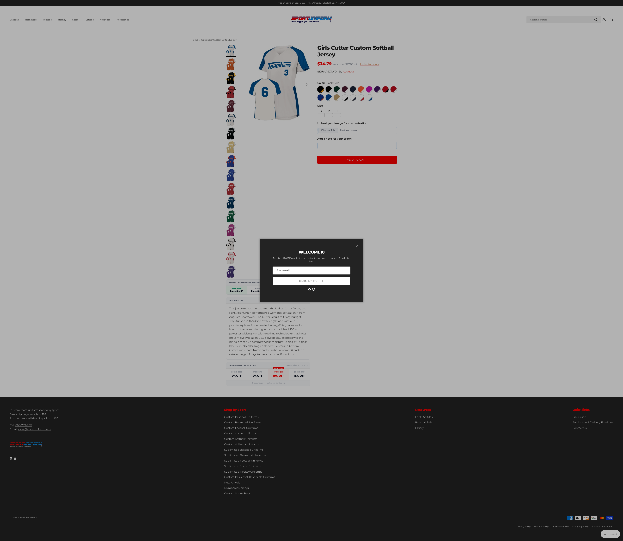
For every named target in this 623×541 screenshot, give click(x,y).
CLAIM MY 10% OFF (311, 281)
